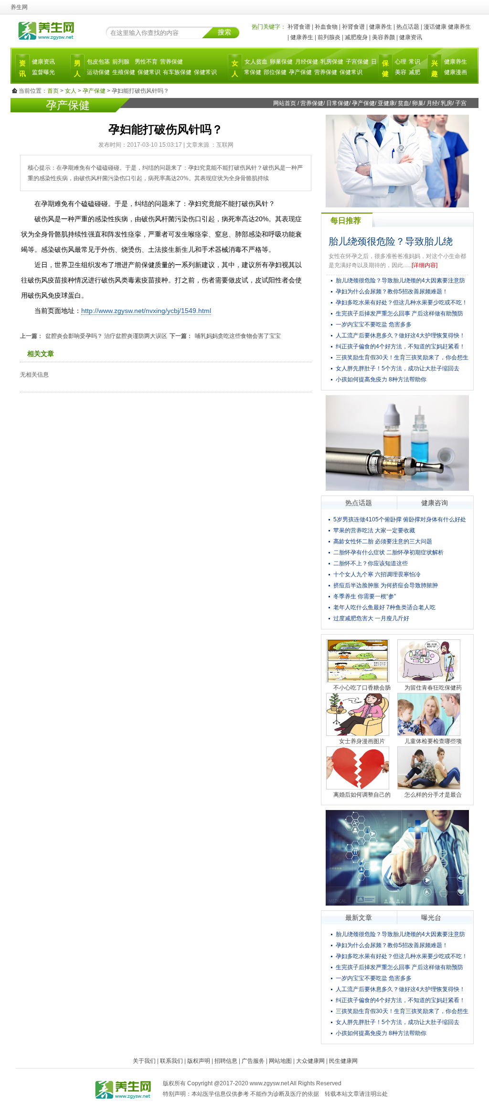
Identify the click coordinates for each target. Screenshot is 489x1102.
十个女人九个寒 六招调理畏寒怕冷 (377, 574)
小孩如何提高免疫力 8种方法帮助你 (381, 379)
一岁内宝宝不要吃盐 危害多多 (374, 324)
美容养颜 (383, 37)
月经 (432, 103)
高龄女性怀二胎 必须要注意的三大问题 (382, 541)
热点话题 (407, 26)
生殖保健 (123, 72)
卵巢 (418, 103)
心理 (400, 61)
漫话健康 (435, 26)
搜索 (224, 32)
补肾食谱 (298, 26)
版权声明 (198, 1061)
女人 (70, 90)
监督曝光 (43, 72)
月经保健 (306, 61)
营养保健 (171, 61)
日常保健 (337, 103)
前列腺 (120, 61)
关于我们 (144, 1061)
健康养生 (380, 26)
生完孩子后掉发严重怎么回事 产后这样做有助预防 (399, 313)
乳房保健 (331, 61)
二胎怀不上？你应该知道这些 (370, 563)
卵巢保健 (281, 61)
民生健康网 (343, 1061)
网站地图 (280, 1061)
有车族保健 (177, 72)
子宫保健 (357, 61)
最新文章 (358, 917)
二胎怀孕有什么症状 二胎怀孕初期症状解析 (388, 552)
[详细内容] (424, 265)
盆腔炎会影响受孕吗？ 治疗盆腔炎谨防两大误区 (106, 336)
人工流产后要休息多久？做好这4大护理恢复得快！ (400, 335)
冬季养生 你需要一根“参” (364, 596)
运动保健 (98, 72)
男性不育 (146, 61)
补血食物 (326, 26)
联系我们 (171, 1061)
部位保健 (275, 72)
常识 (414, 61)
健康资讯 (410, 37)
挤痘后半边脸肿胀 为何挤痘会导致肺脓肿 (385, 585)
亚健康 (386, 103)
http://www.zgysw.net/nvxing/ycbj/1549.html (146, 310)
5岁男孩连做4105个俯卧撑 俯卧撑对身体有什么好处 (399, 519)
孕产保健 (300, 72)
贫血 (403, 103)
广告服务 (253, 1061)
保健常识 (149, 72)
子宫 (461, 103)
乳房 (446, 103)
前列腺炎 (329, 37)
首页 (53, 90)
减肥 (414, 72)
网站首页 (284, 103)
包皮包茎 (98, 61)
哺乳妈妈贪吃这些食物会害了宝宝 (238, 336)
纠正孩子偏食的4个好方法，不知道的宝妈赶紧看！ (400, 346)
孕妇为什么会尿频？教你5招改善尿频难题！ (392, 291)
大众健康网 (310, 1061)
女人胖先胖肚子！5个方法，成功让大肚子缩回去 (397, 368)
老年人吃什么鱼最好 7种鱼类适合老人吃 (384, 607)
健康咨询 (434, 503)
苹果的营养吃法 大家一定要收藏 (374, 530)
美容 (400, 72)
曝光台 (431, 917)
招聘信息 (225, 1061)
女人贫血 (255, 61)
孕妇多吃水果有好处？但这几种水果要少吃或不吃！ (402, 302)
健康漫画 (455, 72)
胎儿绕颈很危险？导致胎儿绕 (391, 241)
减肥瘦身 (356, 37)
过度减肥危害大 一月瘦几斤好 (371, 618)
